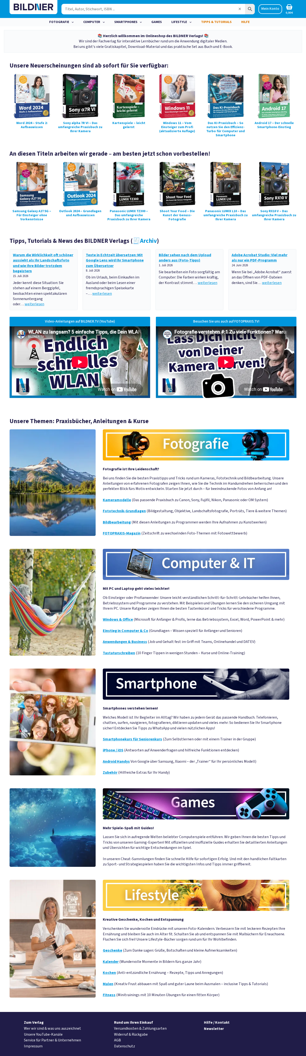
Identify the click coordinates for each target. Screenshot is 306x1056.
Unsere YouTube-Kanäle (43, 1034)
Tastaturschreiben (119, 653)
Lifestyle (179, 22)
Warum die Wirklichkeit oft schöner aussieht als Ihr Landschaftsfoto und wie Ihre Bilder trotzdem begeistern (43, 263)
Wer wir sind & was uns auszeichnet (52, 1028)
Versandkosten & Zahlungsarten (140, 1028)
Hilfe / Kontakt (217, 1022)
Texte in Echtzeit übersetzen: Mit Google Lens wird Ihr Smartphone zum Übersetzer (115, 260)
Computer (91, 22)
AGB (117, 1040)
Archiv (145, 241)
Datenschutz (124, 1046)
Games (156, 22)
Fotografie (59, 22)
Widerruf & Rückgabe (131, 1034)
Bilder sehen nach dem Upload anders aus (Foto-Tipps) (185, 257)
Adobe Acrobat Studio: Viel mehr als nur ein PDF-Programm (259, 257)
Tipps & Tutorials (216, 22)
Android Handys (116, 761)
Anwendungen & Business (125, 641)
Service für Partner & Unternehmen (52, 1040)
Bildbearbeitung (117, 522)
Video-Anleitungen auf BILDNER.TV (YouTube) (80, 321)
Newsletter (214, 1028)
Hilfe (245, 22)
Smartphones (125, 22)
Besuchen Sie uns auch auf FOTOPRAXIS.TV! (226, 321)
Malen (108, 984)
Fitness (109, 995)
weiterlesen (34, 304)
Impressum (33, 1046)
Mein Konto (270, 8)
